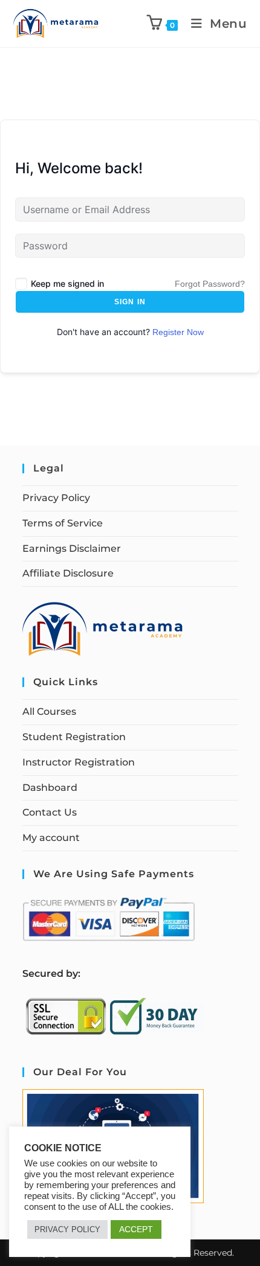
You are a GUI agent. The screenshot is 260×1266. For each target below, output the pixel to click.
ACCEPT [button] (136, 1229)
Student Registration (74, 737)
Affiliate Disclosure (68, 573)
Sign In (130, 302)
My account (51, 837)
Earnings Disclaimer (71, 548)
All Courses (49, 711)
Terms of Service (62, 523)
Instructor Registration (78, 762)
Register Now (178, 332)
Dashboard (49, 787)
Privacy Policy (56, 498)
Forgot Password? (210, 284)
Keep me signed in (67, 283)
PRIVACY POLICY (67, 1229)
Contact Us (49, 812)
